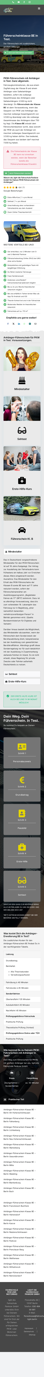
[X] (13, 324)
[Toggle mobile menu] (39, 8)
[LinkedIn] (19, 324)
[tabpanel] (22, 613)
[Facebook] (8, 324)
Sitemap (32, 1335)
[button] (22, 1099)
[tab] (22, 551)
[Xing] (30, 324)
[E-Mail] (35, 324)
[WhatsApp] (24, 324)
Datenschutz (29, 1331)
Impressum (29, 1328)
